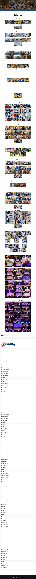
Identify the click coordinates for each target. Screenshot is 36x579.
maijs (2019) (4, 512)
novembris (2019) (5, 500)
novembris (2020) (5, 475)
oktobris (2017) (4, 551)
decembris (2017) (5, 547)
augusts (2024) (4, 397)
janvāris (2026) (4, 365)
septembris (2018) (5, 528)
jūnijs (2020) (4, 485)
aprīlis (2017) (4, 561)
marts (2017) (4, 563)
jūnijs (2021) (4, 467)
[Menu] (1, 10)
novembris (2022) (5, 436)
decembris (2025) (5, 367)
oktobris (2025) (4, 371)
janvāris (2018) (4, 545)
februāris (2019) (4, 518)
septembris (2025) (5, 373)
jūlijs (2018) (4, 532)
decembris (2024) (5, 389)
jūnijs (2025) (4, 377)
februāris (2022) (4, 455)
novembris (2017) (5, 549)
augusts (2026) (4, 352)
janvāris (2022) (4, 457)
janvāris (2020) (4, 496)
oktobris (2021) (4, 459)
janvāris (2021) (4, 471)
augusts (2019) (4, 506)
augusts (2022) (4, 442)
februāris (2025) (4, 385)
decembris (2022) (5, 434)
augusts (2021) (4, 463)
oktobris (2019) (4, 502)
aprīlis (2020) (4, 489)
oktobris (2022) (4, 438)
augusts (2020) (4, 481)
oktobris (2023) (4, 416)
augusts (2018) (4, 530)
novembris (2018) (5, 524)
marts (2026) (4, 361)
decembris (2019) (5, 498)
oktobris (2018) (4, 526)
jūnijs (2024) (4, 399)
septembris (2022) (5, 440)
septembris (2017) (5, 553)
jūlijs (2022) (4, 444)
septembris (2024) (5, 395)
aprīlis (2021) (4, 469)
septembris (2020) (5, 479)
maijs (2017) (4, 559)
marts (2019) (4, 516)
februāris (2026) (4, 363)
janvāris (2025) (4, 387)
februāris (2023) (4, 430)
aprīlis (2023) (4, 426)
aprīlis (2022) (4, 451)
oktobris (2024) (4, 393)
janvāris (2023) (4, 432)
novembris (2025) (5, 369)
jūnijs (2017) (4, 557)
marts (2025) (4, 383)
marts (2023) (4, 428)
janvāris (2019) (4, 520)
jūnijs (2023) (4, 422)
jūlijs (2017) (4, 555)
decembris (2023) (5, 412)
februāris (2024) (4, 408)
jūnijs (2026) (4, 354)
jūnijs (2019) (4, 510)
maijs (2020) (4, 487)
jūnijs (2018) (4, 534)
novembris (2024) (5, 391)
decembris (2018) (5, 522)
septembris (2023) (5, 418)
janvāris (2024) (4, 410)
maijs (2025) (4, 379)
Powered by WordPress (14, 577)
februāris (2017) (4, 565)
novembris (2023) (5, 414)
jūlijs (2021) (4, 465)
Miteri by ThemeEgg (22, 577)
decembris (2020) (5, 473)
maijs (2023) (4, 424)
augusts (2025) (4, 375)
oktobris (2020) (4, 477)
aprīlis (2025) (4, 381)
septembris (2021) (5, 461)
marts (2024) (4, 406)
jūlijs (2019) (4, 508)
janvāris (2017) (4, 567)
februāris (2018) (4, 543)
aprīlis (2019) (4, 514)
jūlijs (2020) (4, 483)
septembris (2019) (5, 504)
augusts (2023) (4, 420)
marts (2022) (4, 453)
